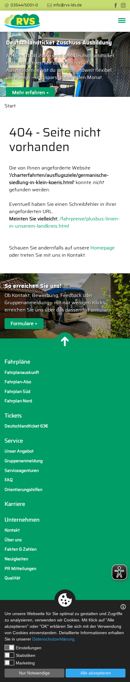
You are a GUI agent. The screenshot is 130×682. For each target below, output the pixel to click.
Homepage (102, 247)
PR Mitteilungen (20, 568)
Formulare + (24, 323)
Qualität (12, 578)
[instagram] (123, 5)
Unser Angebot (19, 451)
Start (10, 106)
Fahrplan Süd (17, 391)
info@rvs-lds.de (67, 5)
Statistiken (25, 655)
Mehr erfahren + (30, 92)
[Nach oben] (65, 341)
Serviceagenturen (22, 470)
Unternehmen (22, 520)
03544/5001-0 (24, 5)
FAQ (9, 480)
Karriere (15, 504)
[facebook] (115, 5)
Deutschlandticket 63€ (26, 426)
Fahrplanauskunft (22, 372)
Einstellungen (28, 647)
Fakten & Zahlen (21, 549)
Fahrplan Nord (18, 401)
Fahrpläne (17, 362)
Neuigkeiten (16, 559)
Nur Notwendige (34, 672)
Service (14, 441)
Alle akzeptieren (95, 672)
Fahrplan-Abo (18, 382)
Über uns (13, 540)
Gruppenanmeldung (24, 461)
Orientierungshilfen (23, 489)
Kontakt (12, 530)
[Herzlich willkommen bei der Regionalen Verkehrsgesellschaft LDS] (22, 21)
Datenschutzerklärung (53, 639)
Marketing (25, 663)
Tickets (13, 416)
